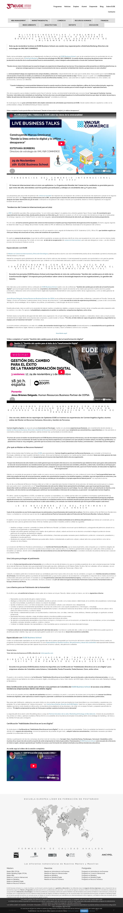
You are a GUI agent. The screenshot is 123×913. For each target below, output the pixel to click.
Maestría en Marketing (51, 875)
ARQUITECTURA (51, 25)
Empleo (76, 6)
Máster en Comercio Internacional (17, 877)
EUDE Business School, (68, 56)
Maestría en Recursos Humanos (54, 879)
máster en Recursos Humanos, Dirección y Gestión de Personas (28, 430)
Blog (101, 6)
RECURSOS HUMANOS (83, 20)
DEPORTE (72, 25)
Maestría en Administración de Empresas (56, 871)
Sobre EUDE (110, 6)
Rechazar (92, 911)
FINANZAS (104, 20)
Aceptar (84, 911)
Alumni (84, 6)
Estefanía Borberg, (31, 58)
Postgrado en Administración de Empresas (95, 871)
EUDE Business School (49, 287)
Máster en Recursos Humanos (16, 883)
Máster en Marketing (13, 879)
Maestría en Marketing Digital (53, 877)
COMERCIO (61, 20)
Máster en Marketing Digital (15, 881)
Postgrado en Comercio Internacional (93, 873)
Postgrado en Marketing (89, 875)
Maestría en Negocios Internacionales (55, 873)
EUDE (40, 453)
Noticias (67, 6)
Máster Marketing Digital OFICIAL (17, 873)
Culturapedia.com (47, 653)
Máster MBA (10, 875)
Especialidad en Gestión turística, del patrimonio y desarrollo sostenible (71, 642)
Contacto (111, 12)
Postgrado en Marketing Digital (91, 877)
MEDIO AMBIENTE (29, 25)
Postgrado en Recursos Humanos (92, 879)
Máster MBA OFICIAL (13, 871)
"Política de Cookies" (73, 911)
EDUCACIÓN (93, 25)
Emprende (93, 6)
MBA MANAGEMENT (18, 20)
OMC (10, 213)
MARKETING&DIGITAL (40, 20)
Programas (58, 6)
